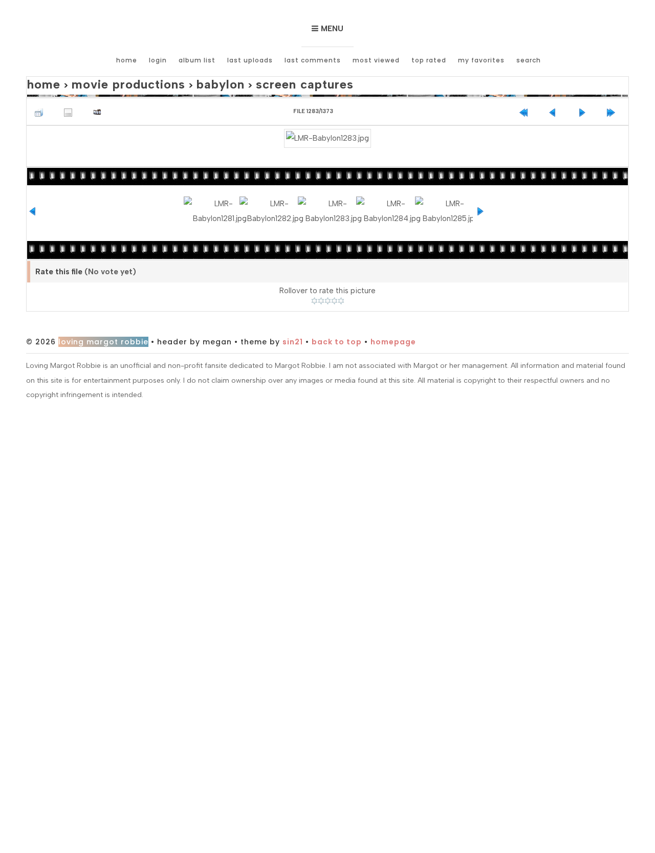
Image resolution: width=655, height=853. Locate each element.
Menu (332, 28)
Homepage (393, 329)
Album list (197, 60)
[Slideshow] (100, 107)
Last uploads (250, 60)
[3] (327, 288)
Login (158, 60)
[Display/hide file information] (70, 107)
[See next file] (584, 107)
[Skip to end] (613, 107)
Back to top (337, 329)
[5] (341, 288)
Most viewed (376, 60)
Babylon (186, 82)
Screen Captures (256, 82)
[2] (321, 288)
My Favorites (481, 60)
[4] (334, 288)
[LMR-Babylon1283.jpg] (327, 133)
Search (528, 60)
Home (126, 60)
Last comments (313, 60)
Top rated (428, 60)
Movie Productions (110, 82)
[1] (314, 288)
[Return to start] (526, 107)
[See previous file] (555, 107)
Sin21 (292, 329)
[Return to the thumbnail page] (41, 107)
